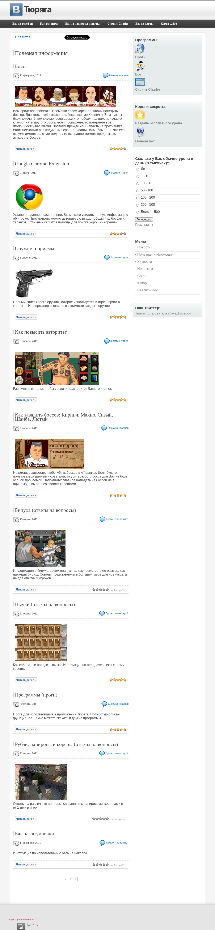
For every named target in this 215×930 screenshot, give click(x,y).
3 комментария (119, 341)
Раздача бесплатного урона (158, 123)
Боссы (22, 66)
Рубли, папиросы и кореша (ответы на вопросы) (66, 744)
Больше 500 (150, 212)
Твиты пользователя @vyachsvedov (163, 313)
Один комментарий (117, 613)
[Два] (114, 148)
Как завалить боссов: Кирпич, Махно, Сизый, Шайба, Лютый (64, 416)
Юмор (142, 283)
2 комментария (119, 257)
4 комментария (119, 172)
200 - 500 (148, 204)
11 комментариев (118, 703)
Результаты (144, 225)
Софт (141, 276)
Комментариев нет (117, 519)
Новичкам (145, 269)
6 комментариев (118, 75)
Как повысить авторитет (41, 331)
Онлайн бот (145, 141)
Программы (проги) (36, 694)
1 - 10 (145, 176)
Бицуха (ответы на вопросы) (45, 510)
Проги (140, 57)
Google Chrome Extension (42, 163)
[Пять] (124, 148)
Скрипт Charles (148, 89)
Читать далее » (26, 148)
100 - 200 (148, 197)
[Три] (118, 148)
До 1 (144, 169)
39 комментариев (118, 428)
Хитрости (144, 261)
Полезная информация (155, 254)
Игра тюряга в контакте (21, 919)
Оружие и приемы (34, 248)
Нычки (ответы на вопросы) (45, 604)
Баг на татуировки (34, 833)
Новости (144, 247)
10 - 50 (146, 183)
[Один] (111, 148)
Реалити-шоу (147, 290)
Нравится (22, 37)
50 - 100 (147, 190)
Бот (138, 74)
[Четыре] (121, 148)
